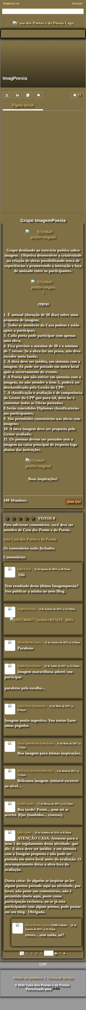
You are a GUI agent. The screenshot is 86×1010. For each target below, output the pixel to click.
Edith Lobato (24, 832)
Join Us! (74, 502)
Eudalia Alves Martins (29, 665)
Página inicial (23, 105)
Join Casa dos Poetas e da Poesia (30, 539)
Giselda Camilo (25, 803)
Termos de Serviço (60, 977)
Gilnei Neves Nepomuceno (31, 706)
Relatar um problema (28, 977)
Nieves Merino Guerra (29, 642)
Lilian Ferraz (24, 569)
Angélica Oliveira (26, 608)
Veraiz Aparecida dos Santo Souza (35, 743)
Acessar (77, 3)
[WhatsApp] (28, 95)
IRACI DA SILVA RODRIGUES (35, 770)
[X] (7, 95)
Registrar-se (11, 3)
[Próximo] (64, 953)
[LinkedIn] (17, 95)
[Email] (38, 95)
